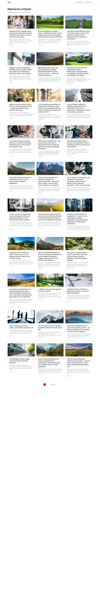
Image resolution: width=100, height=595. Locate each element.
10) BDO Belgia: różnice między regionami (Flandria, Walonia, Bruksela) (19, 361)
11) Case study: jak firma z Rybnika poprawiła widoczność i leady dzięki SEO (50, 327)
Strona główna (88, 2)
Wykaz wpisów (79, 2)
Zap (9, 2)
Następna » (53, 384)
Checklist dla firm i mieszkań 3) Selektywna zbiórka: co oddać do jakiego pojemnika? (78, 291)
